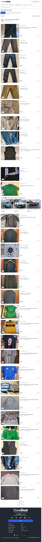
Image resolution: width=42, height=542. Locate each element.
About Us (10, 523)
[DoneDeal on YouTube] (20, 517)
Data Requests (11, 530)
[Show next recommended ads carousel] (39, 198)
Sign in (20, 520)
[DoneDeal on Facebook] (12, 517)
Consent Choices (24, 530)
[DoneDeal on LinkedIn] (25, 517)
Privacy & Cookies (7, 537)
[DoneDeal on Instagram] (29, 517)
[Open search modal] (32, 1)
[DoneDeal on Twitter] (16, 517)
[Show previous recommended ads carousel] (37, 198)
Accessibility (10, 531)
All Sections (11, 4)
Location (8, 12)
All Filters (19, 12)
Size (15, 12)
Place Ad (35, 1)
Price (12, 12)
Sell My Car (23, 527)
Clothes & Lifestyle (18, 4)
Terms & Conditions (15, 537)
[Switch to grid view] (32, 16)
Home (7, 4)
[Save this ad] (38, 35)
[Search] (2, 7)
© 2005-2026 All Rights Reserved (34, 537)
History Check (11, 528)
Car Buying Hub (11, 525)
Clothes (24, 4)
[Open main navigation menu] (39, 1)
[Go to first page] (2, 502)
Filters (3, 12)
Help (22, 525)
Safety (22, 528)
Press (22, 523)
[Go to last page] (39, 502)
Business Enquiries (11, 527)
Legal (2, 537)
